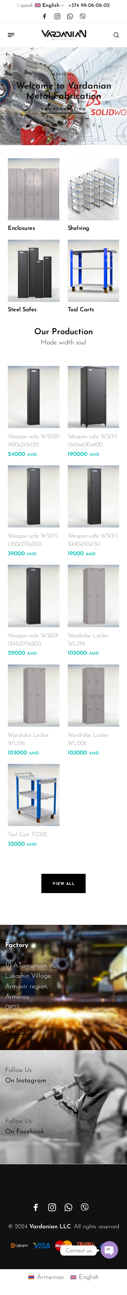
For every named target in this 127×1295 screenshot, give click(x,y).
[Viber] (83, 17)
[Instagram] (57, 17)
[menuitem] (49, 6)
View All (63, 884)
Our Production (64, 109)
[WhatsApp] (70, 17)
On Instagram (26, 1081)
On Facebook (24, 1132)
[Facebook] (45, 17)
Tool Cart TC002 (27, 835)
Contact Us (19, 1030)
